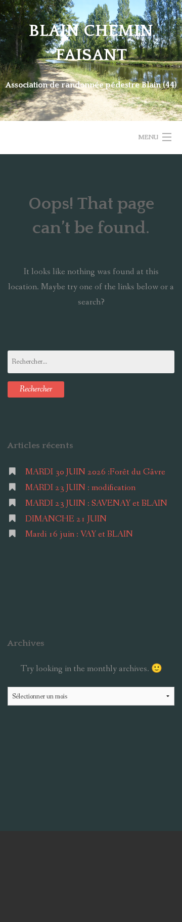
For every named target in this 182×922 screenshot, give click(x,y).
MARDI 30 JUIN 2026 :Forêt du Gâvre (95, 472)
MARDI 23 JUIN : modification (80, 488)
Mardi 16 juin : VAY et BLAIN (79, 534)
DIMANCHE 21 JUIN (66, 519)
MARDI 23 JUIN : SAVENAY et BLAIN (96, 503)
